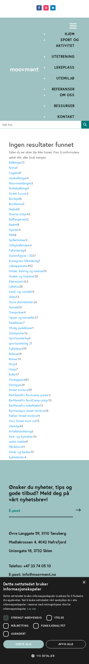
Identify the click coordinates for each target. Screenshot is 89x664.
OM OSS (67, 95)
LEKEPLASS (64, 67)
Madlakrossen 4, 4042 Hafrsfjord (37, 542)
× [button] (84, 581)
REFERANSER (63, 89)
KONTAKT (66, 116)
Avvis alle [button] (66, 644)
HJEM (70, 33)
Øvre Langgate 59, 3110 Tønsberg (37, 533)
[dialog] (44, 620)
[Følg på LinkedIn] (53, 7)
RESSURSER (64, 105)
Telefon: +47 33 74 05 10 (30, 565)
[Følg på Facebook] (39, 7)
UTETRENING (63, 56)
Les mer (31, 608)
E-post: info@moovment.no (32, 574)
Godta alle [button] (24, 644)
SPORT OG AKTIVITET (67, 42)
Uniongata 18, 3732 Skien (30, 550)
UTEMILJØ (65, 78)
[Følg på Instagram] (46, 7)
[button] (44, 656)
